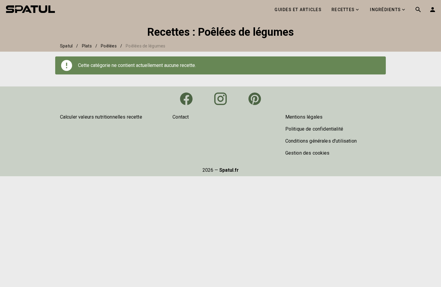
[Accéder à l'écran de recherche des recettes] (418, 9)
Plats (87, 46)
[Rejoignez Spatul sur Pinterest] (254, 98)
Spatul (66, 46)
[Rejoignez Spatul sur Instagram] (220, 98)
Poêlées (109, 46)
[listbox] (108, 117)
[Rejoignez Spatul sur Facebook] (186, 98)
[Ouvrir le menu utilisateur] (432, 9)
